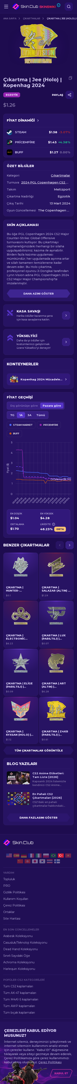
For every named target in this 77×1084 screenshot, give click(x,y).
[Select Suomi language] (57, 861)
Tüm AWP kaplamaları (19, 1006)
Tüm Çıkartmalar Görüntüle (38, 750)
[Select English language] (9, 855)
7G (12, 415)
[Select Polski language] (46, 855)
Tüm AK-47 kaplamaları (19, 993)
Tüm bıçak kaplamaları (19, 1012)
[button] (20, 576)
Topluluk (9, 879)
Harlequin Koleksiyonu (19, 969)
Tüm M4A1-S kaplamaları (20, 999)
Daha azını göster (38, 293)
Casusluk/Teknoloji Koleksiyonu (25, 942)
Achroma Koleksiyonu (18, 962)
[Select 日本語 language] (35, 861)
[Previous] (60, 545)
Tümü (40, 415)
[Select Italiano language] (38, 855)
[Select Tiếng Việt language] (68, 855)
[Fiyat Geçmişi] (38, 120)
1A (21, 415)
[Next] (70, 545)
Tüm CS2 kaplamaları (18, 986)
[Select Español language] (16, 855)
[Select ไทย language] (49, 861)
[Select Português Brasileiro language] (53, 855)
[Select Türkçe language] (60, 855)
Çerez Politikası (14, 905)
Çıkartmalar (31, 18)
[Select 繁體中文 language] (27, 861)
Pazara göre (52, 405)
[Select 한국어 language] (42, 861)
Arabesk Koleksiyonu (18, 936)
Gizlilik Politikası (14, 892)
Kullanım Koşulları (15, 899)
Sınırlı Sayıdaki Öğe (16, 956)
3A (29, 415)
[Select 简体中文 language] (20, 861)
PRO (6, 886)
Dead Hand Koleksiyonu (20, 949)
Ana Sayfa (9, 18)
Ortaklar (9, 912)
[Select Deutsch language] (24, 855)
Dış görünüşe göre (24, 405)
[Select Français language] (31, 855)
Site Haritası (11, 918)
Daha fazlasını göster (38, 817)
